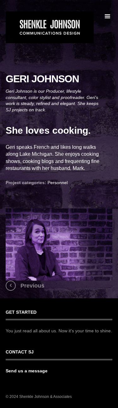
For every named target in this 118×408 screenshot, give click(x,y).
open (107, 16)
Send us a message (27, 370)
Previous (32, 286)
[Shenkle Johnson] (50, 27)
